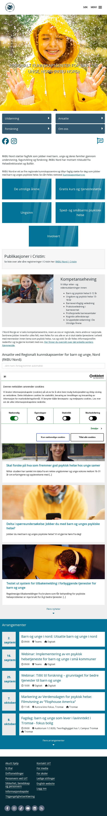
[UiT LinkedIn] (35, 808)
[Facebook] (5, 142)
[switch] (40, 418)
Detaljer (95, 428)
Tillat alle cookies (87, 437)
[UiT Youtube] (28, 808)
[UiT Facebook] (7, 808)
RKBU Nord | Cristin (66, 261)
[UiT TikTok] (21, 808)
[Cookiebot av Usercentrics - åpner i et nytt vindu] (91, 376)
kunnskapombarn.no (74, 174)
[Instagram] (14, 142)
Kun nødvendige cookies (53, 437)
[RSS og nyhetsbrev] (41, 808)
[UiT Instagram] (14, 808)
